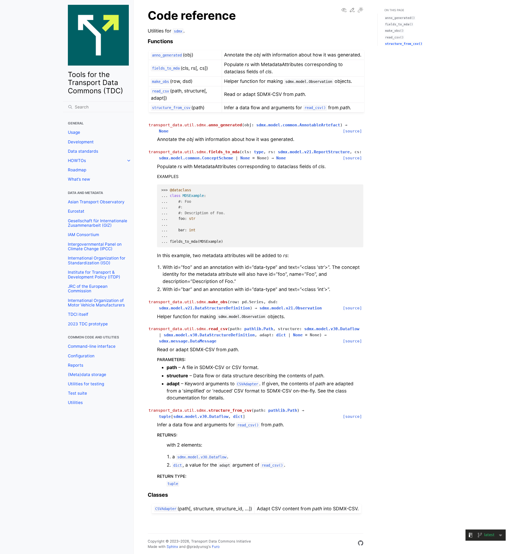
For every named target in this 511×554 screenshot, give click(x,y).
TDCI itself (78, 314)
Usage (74, 132)
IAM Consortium (83, 234)
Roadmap (77, 169)
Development (81, 141)
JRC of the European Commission (88, 289)
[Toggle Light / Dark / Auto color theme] (360, 10)
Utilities (75, 402)
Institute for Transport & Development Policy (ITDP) (94, 275)
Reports (75, 365)
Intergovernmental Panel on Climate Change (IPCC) (95, 247)
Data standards (83, 151)
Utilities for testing (86, 383)
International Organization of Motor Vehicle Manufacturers (96, 303)
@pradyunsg (197, 546)
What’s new (79, 179)
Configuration (81, 355)
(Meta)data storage (87, 374)
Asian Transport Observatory (96, 201)
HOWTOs (77, 160)
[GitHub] (360, 544)
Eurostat (76, 211)
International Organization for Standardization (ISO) (96, 260)
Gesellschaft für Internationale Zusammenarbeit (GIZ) (97, 223)
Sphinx (172, 546)
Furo (216, 546)
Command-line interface (92, 346)
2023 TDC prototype (88, 323)
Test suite (77, 393)
